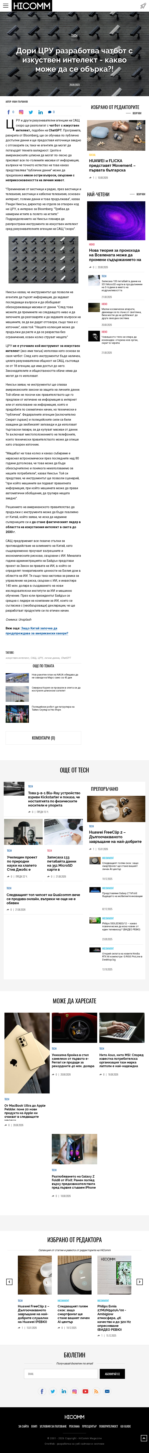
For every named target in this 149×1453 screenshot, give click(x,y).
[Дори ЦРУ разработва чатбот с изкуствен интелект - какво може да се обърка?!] (22, 112)
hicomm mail (107, 1391)
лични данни (51, 657)
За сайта (23, 1426)
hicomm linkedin (64, 1391)
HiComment (108, 858)
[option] (116, 286)
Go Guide (125, 1426)
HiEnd (92, 244)
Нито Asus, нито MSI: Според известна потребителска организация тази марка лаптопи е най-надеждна (121, 1060)
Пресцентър (89, 1426)
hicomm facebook (42, 1391)
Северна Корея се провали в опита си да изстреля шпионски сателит (56, 689)
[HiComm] (32, 6)
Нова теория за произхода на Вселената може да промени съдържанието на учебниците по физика (115, 257)
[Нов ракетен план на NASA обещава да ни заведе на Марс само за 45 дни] (17, 678)
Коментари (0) (43, 738)
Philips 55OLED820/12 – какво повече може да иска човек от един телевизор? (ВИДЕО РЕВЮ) (121, 926)
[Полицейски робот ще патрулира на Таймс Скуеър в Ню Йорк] (17, 714)
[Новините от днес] (143, 6)
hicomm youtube (85, 1391)
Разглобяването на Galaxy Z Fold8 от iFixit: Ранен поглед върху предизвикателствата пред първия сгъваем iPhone (74, 1182)
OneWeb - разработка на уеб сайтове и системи (74, 1443)
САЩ (33, 657)
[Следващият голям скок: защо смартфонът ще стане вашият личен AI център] (95, 861)
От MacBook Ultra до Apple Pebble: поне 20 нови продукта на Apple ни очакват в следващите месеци (25, 1113)
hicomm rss (96, 1391)
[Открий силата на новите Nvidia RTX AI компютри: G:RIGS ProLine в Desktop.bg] (95, 950)
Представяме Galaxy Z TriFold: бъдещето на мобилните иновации (122, 895)
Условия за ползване (53, 1426)
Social (92, 155)
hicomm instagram (74, 1391)
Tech (74, 35)
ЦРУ (40, 657)
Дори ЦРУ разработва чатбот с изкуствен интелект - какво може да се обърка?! (74, 59)
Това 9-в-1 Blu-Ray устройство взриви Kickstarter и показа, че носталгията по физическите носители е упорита (54, 799)
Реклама (74, 1426)
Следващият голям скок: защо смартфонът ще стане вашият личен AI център (120, 866)
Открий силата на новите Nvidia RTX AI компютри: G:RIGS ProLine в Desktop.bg (122, 956)
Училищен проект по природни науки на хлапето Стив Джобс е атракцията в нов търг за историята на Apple (22, 869)
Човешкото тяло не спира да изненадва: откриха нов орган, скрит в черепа (120, 339)
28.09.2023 (74, 84)
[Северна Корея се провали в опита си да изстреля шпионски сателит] (17, 694)
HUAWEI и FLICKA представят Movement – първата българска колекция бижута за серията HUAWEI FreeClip (113, 170)
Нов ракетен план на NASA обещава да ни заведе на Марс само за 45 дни (55, 676)
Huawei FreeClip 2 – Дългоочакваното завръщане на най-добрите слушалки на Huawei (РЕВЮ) (116, 839)
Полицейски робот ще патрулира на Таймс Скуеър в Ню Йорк (53, 708)
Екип (34, 1426)
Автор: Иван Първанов (17, 101)
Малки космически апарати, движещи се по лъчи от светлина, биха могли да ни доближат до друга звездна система (121, 314)
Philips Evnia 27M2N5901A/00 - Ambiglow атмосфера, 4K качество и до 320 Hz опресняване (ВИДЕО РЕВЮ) (114, 1318)
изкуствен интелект (17, 657)
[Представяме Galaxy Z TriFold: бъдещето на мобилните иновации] (95, 890)
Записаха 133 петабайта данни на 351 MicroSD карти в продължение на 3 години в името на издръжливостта (122, 286)
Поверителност (108, 1426)
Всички (137, 113)
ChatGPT (66, 657)
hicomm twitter (53, 1391)
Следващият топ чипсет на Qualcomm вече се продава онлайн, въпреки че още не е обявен (43, 899)
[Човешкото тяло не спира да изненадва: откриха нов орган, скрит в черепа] (94, 339)
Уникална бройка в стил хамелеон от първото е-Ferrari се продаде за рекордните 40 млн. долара (73, 1060)
